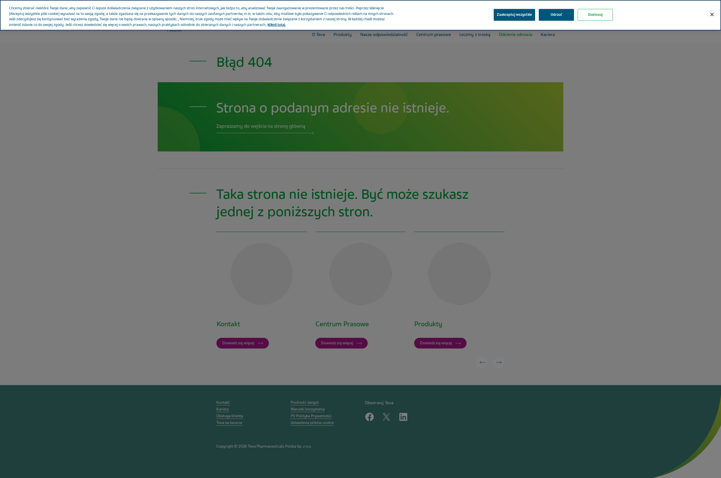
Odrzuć (556, 14)
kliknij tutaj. (277, 25)
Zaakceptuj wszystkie (514, 14)
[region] (360, 15)
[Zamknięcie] (712, 14)
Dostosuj (595, 14)
